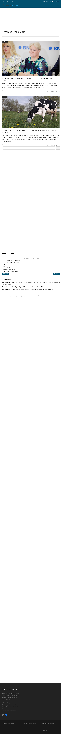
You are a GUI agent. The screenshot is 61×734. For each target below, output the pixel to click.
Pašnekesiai (11, 723)
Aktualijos (5, 41)
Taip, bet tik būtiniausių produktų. (12, 262)
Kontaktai (57, 1)
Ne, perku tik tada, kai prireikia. (11, 271)
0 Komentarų (51, 91)
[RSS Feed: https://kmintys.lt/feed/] (3, 715)
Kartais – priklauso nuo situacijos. (12, 264)
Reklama (52, 1)
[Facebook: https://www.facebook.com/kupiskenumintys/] (12, 1)
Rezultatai (56, 273)
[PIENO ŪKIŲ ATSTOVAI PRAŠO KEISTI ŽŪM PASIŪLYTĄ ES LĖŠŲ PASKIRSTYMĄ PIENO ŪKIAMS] (31, 58)
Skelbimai (4, 723)
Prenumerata (46, 1)
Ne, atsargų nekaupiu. (9, 269)
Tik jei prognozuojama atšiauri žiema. (13, 267)
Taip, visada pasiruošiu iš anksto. (12, 260)
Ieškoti (57, 148)
